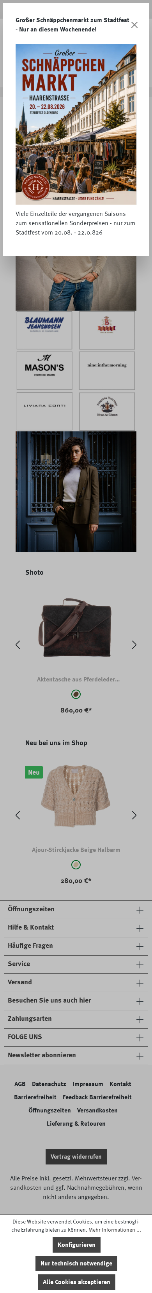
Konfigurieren (76, 1244)
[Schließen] (135, 25)
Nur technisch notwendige (76, 1263)
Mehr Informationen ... (114, 1230)
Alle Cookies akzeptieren (76, 1282)
